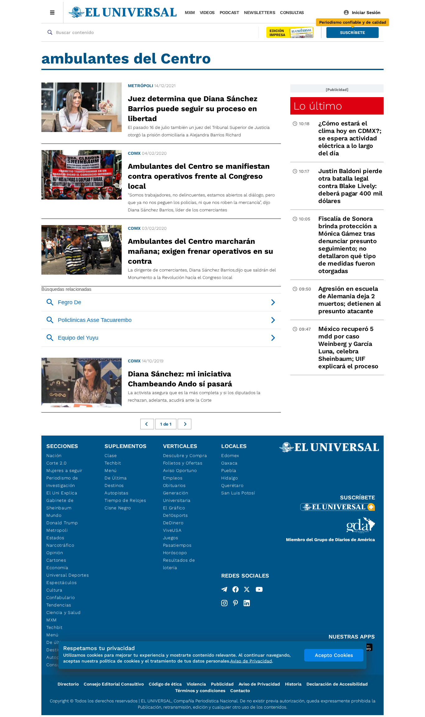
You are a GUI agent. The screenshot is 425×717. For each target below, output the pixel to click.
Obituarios (174, 485)
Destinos (114, 485)
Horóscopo (175, 552)
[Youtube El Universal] (259, 590)
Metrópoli (140, 85)
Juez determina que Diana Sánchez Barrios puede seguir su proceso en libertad (192, 108)
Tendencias (58, 604)
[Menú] (52, 12)
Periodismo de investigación (62, 481)
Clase (111, 455)
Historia (293, 684)
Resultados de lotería (179, 564)
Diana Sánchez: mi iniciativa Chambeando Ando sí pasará (180, 379)
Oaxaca (229, 462)
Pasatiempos (177, 545)
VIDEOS (207, 12)
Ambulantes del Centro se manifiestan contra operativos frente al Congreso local (199, 176)
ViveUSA (172, 530)
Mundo (54, 515)
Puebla (228, 470)
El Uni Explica (61, 492)
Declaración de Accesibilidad (337, 684)
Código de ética (165, 684)
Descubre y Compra (185, 455)
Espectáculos (61, 582)
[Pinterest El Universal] (235, 603)
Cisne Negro (118, 507)
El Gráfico (174, 507)
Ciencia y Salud (63, 612)
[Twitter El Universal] (247, 590)
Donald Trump (62, 522)
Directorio (68, 684)
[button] (352, 32)
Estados (55, 537)
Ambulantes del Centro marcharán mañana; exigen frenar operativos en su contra (200, 251)
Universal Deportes (67, 575)
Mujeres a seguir (64, 470)
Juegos (170, 537)
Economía (57, 567)
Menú (52, 634)
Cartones (56, 560)
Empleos (173, 477)
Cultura (54, 589)
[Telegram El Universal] (224, 590)
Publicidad (222, 684)
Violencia (196, 684)
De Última (116, 477)
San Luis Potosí (238, 492)
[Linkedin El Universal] (247, 603)
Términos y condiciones (200, 690)
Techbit (54, 627)
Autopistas (116, 492)
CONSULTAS (292, 12)
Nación (54, 455)
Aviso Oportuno (180, 470)
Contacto (240, 690)
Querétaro (232, 485)
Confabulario (60, 597)
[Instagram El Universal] (224, 603)
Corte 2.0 (56, 462)
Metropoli (57, 530)
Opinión (54, 552)
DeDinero (173, 522)
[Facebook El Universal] (235, 590)
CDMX (134, 153)
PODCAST (229, 12)
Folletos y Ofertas (183, 462)
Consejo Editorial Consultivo (114, 684)
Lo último (317, 105)
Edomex (230, 455)
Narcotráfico (60, 545)
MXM (190, 12)
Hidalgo (229, 477)
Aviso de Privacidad (259, 684)
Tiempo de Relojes (125, 500)
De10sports (175, 515)
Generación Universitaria (177, 496)
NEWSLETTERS (259, 12)
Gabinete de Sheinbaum (60, 504)
